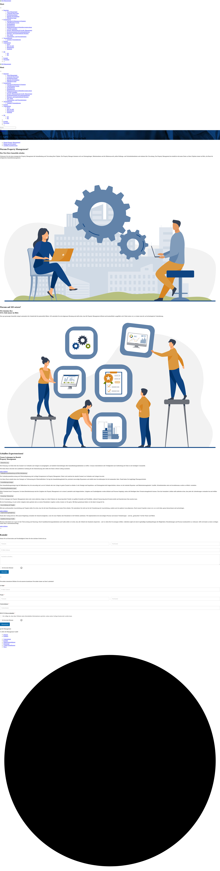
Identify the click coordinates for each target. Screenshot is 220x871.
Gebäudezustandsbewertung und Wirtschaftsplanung (14, 473)
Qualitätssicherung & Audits (8, 518)
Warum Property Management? (11, 142)
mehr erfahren (4, 471)
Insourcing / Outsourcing (7, 496)
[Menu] (4, 61)
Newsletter (6, 59)
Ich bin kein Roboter (7, 568)
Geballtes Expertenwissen (10, 145)
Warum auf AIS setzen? (9, 144)
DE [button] (4, 52)
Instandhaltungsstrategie (7, 482)
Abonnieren (5, 624)
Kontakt (5, 58)
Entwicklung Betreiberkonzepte (8, 488)
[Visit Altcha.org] (21, 568)
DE (8, 55)
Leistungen (3, 131)
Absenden (4, 572)
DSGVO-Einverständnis (7, 613)
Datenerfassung (5, 462)
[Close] (0, 71)
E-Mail (2, 585)
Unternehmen (4, 604)
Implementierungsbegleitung (8, 512)
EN (8, 53)
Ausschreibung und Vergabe (8, 505)
